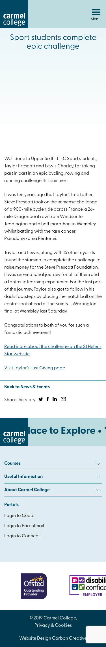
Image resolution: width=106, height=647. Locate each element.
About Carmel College (27, 490)
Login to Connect (22, 536)
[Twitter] (41, 400)
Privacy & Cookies (53, 625)
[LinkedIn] (55, 400)
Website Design (35, 638)
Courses (12, 463)
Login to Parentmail (24, 526)
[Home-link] (14, 27)
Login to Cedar (19, 516)
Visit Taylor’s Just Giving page (34, 368)
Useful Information (23, 477)
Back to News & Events (27, 387)
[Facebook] (48, 400)
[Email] (64, 400)
